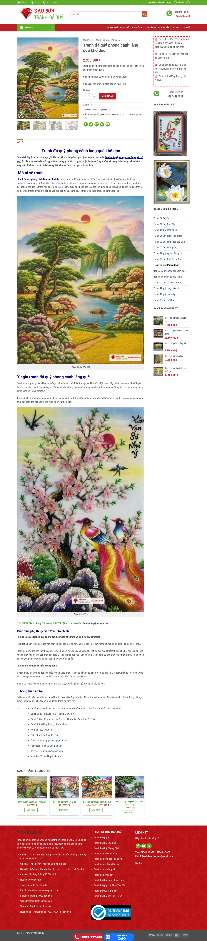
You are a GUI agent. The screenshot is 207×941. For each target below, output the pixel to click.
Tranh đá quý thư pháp (164, 294)
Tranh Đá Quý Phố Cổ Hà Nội (167, 259)
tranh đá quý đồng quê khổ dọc (99, 114)
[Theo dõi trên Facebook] (138, 845)
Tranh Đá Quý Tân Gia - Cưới (167, 282)
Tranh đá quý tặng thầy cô (166, 288)
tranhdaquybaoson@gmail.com (52, 740)
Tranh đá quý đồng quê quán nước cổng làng (129, 803)
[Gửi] (144, 14)
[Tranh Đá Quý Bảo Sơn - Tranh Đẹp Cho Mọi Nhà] (41, 14)
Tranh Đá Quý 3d (162, 218)
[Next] (73, 78)
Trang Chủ (112, 27)
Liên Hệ (186, 27)
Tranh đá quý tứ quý (104, 874)
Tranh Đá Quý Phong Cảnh (166, 265)
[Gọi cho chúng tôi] (149, 845)
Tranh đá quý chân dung (165, 230)
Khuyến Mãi (138, 27)
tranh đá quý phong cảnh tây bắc (169, 271)
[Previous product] (187, 33)
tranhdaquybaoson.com (51, 751)
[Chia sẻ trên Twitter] (91, 124)
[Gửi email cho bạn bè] (96, 124)
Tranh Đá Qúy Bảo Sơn (28, 157)
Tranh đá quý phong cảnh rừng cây (31, 802)
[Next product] (181, 33)
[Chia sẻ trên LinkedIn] (107, 124)
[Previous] (22, 78)
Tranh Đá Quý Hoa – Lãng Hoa (109, 880)
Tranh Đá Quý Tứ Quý (164, 300)
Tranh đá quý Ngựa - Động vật (168, 253)
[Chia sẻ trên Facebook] (85, 124)
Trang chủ (88, 40)
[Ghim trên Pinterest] (102, 124)
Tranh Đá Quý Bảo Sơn (48, 735)
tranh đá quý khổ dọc (120, 114)
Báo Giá (176, 27)
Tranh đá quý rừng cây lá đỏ (64, 802)
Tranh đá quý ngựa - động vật (108, 858)
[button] (182, 2)
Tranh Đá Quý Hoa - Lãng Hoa (168, 235)
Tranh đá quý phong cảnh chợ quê (97, 802)
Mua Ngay (107, 96)
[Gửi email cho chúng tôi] (143, 845)
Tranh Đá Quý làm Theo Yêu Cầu (169, 241)
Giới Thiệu (125, 27)
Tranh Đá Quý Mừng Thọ (165, 247)
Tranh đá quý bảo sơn (50, 756)
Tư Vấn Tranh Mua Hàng (158, 27)
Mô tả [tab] (20, 142)
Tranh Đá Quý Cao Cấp (164, 224)
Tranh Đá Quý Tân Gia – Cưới (108, 896)
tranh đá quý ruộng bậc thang (168, 276)
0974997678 (182, 16)
